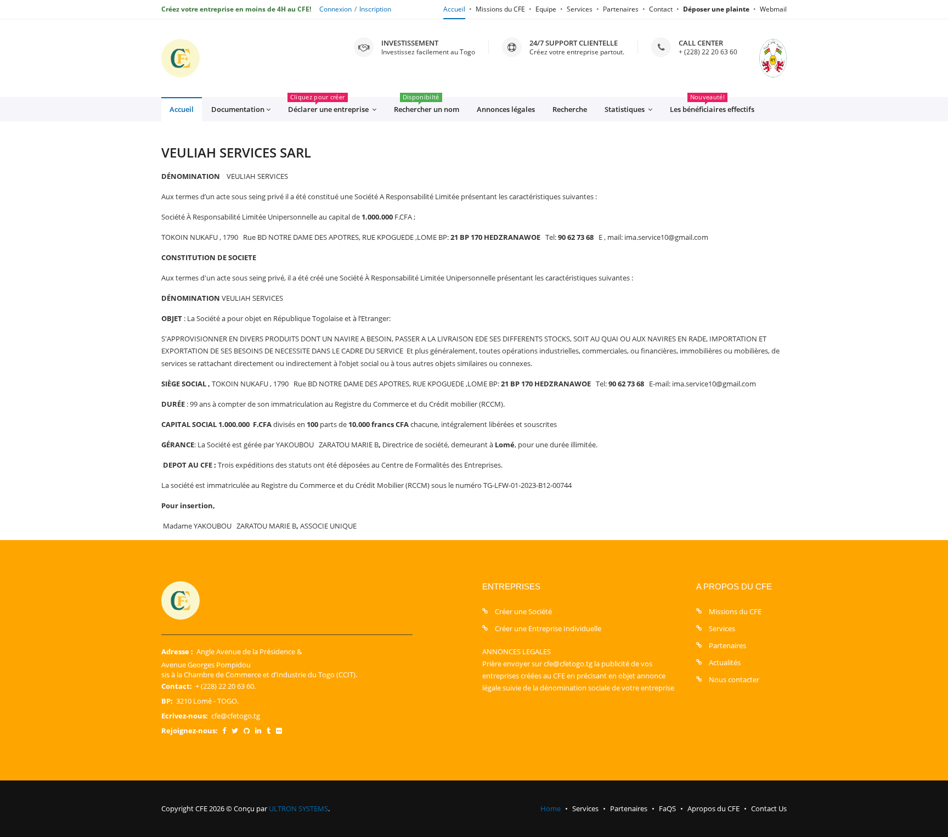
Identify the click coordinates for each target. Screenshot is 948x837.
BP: (167, 701)
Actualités (725, 662)
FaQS (667, 808)
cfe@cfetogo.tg (235, 716)
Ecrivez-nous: (184, 716)
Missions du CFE (500, 9)
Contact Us (769, 808)
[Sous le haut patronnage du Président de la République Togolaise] (762, 58)
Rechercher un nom (426, 105)
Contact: (176, 686)
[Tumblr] (268, 730)
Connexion (335, 9)
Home (550, 808)
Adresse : (177, 651)
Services (579, 9)
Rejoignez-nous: (189, 730)
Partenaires (621, 9)
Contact (661, 9)
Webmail (773, 9)
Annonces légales (506, 109)
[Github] (247, 730)
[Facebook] (224, 730)
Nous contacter (734, 679)
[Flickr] (279, 730)
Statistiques (625, 109)
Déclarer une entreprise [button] (329, 105)
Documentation (237, 109)
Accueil (454, 9)
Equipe (545, 9)
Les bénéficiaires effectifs (712, 105)
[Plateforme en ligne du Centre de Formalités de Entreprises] (180, 58)
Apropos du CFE (713, 808)
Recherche (569, 109)
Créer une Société (523, 611)
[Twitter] (235, 730)
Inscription (375, 9)
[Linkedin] (258, 730)
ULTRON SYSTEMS (298, 808)
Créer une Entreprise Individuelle (548, 628)
